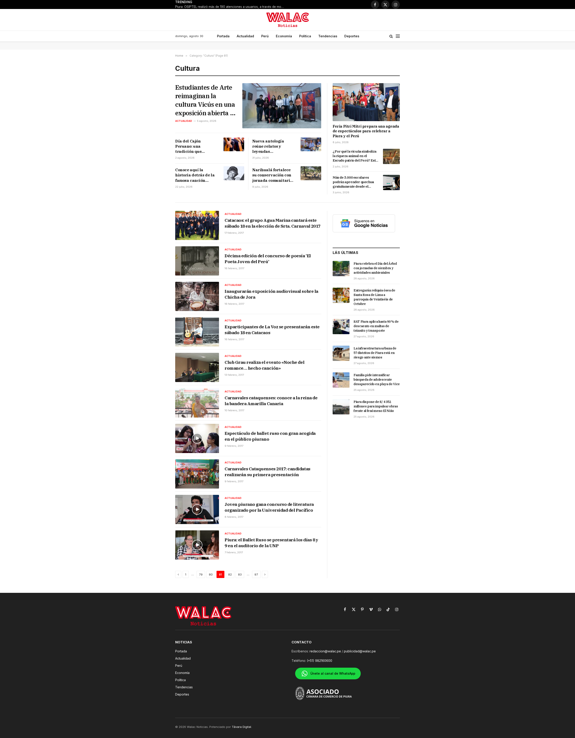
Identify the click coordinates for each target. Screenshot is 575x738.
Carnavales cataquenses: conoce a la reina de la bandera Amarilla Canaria (271, 400)
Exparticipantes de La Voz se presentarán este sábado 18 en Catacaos (272, 329)
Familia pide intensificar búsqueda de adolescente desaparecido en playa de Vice (377, 379)
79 (201, 574)
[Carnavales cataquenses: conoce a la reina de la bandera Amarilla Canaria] (197, 403)
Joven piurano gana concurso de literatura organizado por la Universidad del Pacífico (269, 507)
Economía (284, 36)
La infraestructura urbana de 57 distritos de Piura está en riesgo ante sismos (375, 352)
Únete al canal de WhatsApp (332, 673)
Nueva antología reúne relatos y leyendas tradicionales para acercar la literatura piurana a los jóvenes (272, 146)
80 (211, 574)
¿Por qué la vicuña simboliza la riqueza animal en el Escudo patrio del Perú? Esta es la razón (355, 156)
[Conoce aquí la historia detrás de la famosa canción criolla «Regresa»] (233, 173)
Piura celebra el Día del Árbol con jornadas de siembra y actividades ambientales (375, 268)
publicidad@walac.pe (360, 651)
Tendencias (327, 36)
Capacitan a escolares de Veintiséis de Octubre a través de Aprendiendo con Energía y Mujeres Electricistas (255, 4)
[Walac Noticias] (287, 19)
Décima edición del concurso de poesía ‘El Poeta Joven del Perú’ (268, 258)
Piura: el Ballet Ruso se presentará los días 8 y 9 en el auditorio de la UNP (271, 542)
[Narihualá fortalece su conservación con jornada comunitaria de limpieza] (311, 173)
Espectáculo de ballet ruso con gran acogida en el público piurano (270, 436)
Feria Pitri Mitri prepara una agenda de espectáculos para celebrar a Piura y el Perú (366, 131)
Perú (265, 36)
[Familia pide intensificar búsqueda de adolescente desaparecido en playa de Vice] (341, 380)
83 (240, 574)
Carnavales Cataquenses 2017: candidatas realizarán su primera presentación (267, 471)
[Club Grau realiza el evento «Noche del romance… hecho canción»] (197, 367)
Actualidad (245, 36)
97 (256, 574)
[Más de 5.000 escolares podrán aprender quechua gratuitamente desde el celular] (391, 182)
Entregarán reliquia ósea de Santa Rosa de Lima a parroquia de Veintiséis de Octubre (374, 297)
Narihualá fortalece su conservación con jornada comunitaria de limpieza (272, 175)
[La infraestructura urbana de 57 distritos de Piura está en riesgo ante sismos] (341, 353)
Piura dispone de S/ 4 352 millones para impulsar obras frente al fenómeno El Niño (376, 406)
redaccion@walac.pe (325, 651)
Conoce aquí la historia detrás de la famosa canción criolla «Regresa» (195, 175)
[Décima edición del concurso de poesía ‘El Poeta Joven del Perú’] (197, 261)
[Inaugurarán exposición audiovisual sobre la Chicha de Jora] (197, 296)
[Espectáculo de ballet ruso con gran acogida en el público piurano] (197, 438)
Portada (223, 36)
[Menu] (398, 36)
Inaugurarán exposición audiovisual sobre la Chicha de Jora (271, 294)
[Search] (391, 36)
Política (305, 36)
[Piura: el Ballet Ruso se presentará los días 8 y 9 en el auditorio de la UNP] (197, 545)
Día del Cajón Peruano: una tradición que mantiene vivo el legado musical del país (193, 146)
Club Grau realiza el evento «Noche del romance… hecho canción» (264, 365)
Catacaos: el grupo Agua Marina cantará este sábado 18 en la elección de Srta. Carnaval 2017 (273, 223)
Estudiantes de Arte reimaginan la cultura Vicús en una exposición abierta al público (205, 100)
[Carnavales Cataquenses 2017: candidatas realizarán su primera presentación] (197, 474)
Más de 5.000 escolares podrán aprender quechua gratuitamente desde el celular (353, 182)
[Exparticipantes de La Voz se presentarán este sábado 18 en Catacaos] (197, 332)
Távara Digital (241, 727)
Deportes (351, 36)
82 (230, 574)
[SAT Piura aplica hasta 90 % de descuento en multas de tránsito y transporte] (341, 326)
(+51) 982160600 (319, 660)
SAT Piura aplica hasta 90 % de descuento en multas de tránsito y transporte (376, 326)
